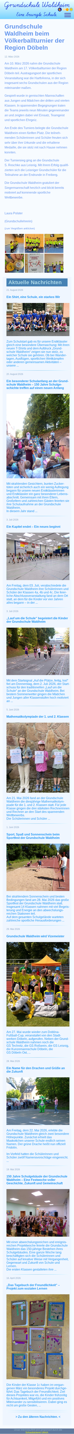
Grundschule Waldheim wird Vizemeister (35, 936)
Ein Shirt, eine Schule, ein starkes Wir (33, 297)
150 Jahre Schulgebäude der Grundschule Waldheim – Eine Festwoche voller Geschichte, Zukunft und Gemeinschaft (36, 1180)
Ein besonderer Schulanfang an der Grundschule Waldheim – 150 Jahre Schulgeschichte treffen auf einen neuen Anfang (37, 384)
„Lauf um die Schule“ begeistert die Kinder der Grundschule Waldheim (37, 620)
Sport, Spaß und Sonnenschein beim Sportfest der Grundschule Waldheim (33, 836)
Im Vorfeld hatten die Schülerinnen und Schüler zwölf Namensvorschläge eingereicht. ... (37, 1157)
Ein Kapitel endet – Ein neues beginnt (33, 526)
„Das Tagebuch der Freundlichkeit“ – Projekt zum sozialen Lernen (33, 1286)
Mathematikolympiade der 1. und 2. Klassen (37, 716)
